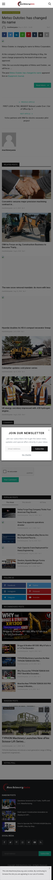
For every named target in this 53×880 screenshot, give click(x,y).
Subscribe (39, 449)
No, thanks (26, 455)
